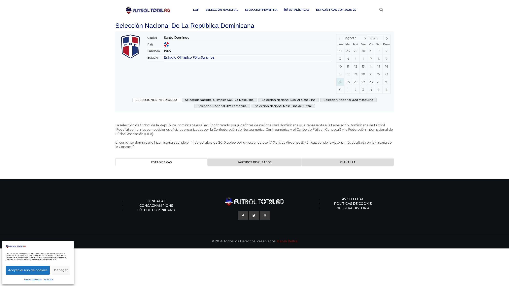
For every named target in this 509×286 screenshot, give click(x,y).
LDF (196, 10)
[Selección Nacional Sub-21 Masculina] (289, 100)
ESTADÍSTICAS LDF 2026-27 (336, 10)
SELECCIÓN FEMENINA (261, 10)
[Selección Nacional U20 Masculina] (348, 100)
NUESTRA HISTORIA (353, 208)
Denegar (61, 270)
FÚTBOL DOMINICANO (156, 210)
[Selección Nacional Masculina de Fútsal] (283, 106)
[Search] (381, 9)
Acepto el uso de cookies (28, 270)
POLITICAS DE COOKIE (353, 204)
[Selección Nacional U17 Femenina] (222, 106)
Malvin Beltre (286, 241)
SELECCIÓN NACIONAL (222, 10)
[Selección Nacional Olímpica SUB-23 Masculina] (219, 100)
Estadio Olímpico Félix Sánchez (189, 57)
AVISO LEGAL (49, 279)
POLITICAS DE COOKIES (33, 279)
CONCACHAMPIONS (156, 206)
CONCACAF (156, 201)
